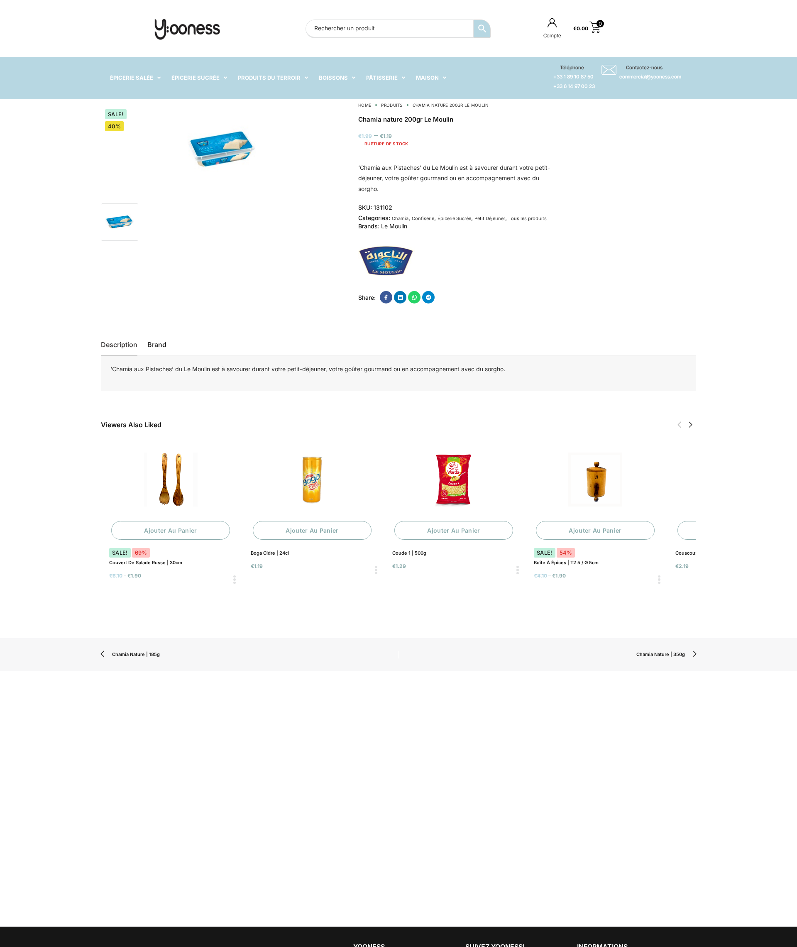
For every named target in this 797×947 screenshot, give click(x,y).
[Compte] (552, 22)
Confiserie (423, 218)
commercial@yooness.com (650, 76)
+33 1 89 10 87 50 (573, 76)
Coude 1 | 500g (409, 553)
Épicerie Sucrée (454, 218)
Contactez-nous (644, 67)
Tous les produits (528, 218)
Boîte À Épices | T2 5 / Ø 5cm (566, 562)
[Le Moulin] (386, 260)
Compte (552, 35)
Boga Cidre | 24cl (270, 553)
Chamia (400, 218)
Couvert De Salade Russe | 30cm (145, 562)
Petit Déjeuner (489, 218)
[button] (679, 425)
